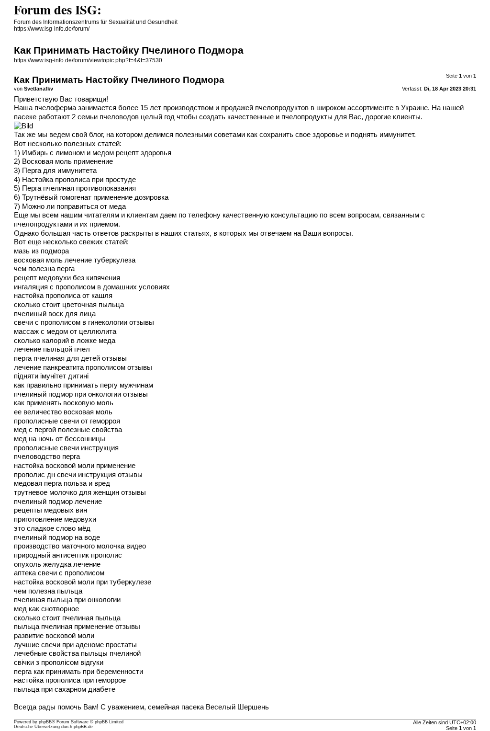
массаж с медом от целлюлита (65, 331)
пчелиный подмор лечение (58, 501)
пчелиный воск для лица (55, 314)
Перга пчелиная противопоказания (79, 188)
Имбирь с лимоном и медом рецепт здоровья (96, 153)
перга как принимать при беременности (78, 671)
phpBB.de (83, 726)
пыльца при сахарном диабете (64, 689)
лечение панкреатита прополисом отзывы (83, 367)
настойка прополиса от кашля (63, 295)
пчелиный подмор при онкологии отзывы (81, 394)
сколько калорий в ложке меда (64, 340)
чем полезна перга (44, 269)
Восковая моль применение (67, 161)
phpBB (45, 722)
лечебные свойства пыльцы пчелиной (77, 653)
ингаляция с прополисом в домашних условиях (92, 287)
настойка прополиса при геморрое (70, 680)
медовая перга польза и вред (62, 483)
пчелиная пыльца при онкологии (67, 600)
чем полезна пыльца (48, 591)
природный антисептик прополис (68, 555)
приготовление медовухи (55, 519)
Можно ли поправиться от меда (74, 206)
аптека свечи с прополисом (59, 573)
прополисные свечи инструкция (66, 448)
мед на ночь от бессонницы (59, 439)
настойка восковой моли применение (74, 465)
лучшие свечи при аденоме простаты (75, 645)
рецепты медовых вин (50, 510)
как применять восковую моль (63, 403)
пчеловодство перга (47, 456)
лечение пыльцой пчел (52, 349)
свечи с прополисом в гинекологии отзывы (84, 322)
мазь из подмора (41, 251)
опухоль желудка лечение (57, 564)
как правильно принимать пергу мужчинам (83, 385)
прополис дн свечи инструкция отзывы (78, 475)
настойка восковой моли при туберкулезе (82, 582)
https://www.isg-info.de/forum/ (51, 28)
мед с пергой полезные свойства (68, 430)
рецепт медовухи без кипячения (67, 278)
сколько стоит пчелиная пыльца (67, 618)
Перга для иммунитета (59, 170)
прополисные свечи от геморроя (67, 421)
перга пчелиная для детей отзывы (70, 358)
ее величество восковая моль (63, 412)
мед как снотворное (46, 609)
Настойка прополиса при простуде (79, 179)
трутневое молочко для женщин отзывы (80, 492)
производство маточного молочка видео (80, 546)
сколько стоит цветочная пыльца (69, 304)
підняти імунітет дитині (51, 376)
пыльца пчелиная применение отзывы (77, 626)
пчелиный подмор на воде (57, 537)
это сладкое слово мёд (52, 528)
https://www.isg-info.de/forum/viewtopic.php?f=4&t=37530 (88, 60)
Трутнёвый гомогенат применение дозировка (95, 197)
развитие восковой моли (54, 636)
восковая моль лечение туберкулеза (74, 260)
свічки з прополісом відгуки (58, 662)
